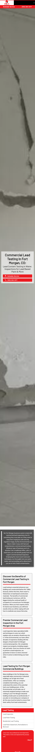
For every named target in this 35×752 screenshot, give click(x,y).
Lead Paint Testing (9, 717)
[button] (34, 2)
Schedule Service (9, 7)
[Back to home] (7, 2)
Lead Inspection (8, 714)
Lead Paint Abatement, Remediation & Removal (15, 726)
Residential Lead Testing (11, 721)
